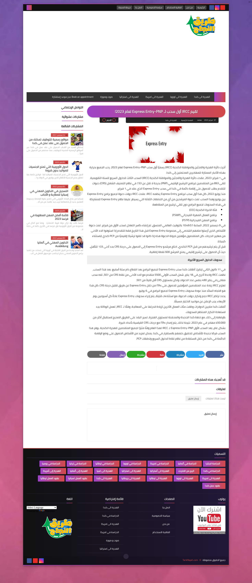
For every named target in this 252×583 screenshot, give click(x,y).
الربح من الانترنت (186, 471)
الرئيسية (201, 7)
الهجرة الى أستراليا (159, 471)
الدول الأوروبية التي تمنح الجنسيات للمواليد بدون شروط (48, 168)
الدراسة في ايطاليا (104, 463)
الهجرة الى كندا (202, 97)
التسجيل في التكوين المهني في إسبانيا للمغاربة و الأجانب (49, 192)
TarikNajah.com (190, 560)
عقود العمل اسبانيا (77, 478)
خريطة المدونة (124, 7)
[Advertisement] (126, 66)
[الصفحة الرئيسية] (219, 97)
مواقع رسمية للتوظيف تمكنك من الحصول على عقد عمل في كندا (48, 141)
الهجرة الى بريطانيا (130, 478)
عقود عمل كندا (212, 485)
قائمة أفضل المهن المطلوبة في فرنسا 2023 (49, 217)
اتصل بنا (138, 7)
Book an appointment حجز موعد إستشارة (72, 97)
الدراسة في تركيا (77, 463)
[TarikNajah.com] (200, 25)
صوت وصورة (106, 97)
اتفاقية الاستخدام (174, 7)
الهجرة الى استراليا (129, 97)
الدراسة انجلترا (213, 463)
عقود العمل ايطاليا (49, 478)
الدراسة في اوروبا (132, 463)
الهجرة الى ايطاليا (158, 478)
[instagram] (217, 7)
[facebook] (211, 7)
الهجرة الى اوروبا (178, 97)
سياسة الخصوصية (154, 7)
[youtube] (222, 7)
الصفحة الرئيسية (187, 120)
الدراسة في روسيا (51, 463)
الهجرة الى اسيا (105, 471)
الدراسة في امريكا (159, 463)
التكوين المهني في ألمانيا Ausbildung (52, 244)
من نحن (189, 7)
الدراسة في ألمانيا (187, 463)
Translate (50, 511)
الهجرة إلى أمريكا (52, 471)
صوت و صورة (112, 540)
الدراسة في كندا (211, 471)
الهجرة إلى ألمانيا (79, 471)
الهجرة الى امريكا (154, 97)
